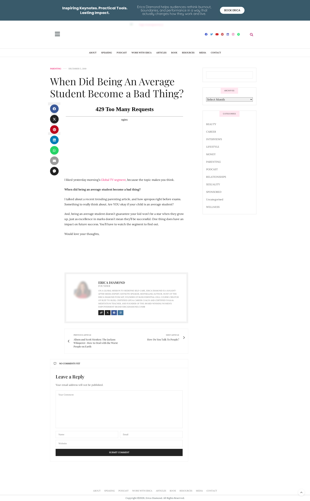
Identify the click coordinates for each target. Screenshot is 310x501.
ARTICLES (161, 52)
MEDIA (202, 52)
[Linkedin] (228, 34)
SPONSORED (213, 192)
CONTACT (216, 52)
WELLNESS (213, 207)
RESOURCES (188, 52)
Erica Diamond (111, 282)
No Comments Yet (69, 363)
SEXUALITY (213, 184)
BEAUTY (211, 124)
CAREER (211, 131)
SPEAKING (106, 52)
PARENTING (55, 69)
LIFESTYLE (212, 146)
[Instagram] (233, 34)
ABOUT (93, 52)
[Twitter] (211, 34)
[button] (252, 34)
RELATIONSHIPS (216, 176)
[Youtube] (217, 34)
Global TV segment (113, 180)
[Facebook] (206, 34)
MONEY (211, 154)
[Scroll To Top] (301, 492)
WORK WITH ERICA (141, 52)
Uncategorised (214, 199)
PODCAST (122, 52)
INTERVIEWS (214, 139)
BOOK (174, 52)
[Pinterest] (222, 34)
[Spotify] (238, 34)
